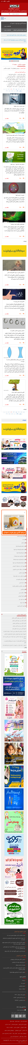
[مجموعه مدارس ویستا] (14, 913)
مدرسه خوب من (22, 599)
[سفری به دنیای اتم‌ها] (14, 188)
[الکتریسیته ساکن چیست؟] (14, 295)
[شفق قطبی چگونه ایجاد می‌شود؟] (14, 217)
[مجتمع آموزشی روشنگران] (14, 776)
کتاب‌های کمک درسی (14, 1036)
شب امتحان (24, 1030)
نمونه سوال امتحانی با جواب (19, 30)
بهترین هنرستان (14, 1024)
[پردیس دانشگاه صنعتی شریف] (14, 458)
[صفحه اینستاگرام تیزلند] (16, 1017)
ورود (7, 1)
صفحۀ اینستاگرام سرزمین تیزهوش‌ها (15, 40)
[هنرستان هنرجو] (14, 54)
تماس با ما (23, 983)
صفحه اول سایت (24, 1021)
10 (9, 91)
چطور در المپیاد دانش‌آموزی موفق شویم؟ (17, 972)
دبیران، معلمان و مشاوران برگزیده (18, 586)
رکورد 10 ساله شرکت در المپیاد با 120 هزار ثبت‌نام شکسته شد (14, 645)
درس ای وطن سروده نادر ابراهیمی (18, 962)
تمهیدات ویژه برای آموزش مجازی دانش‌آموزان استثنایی (15, 634)
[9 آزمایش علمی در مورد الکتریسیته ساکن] (14, 266)
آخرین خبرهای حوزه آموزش (20, 932)
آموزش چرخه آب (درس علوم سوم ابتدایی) (15, 135)
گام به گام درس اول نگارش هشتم (19, 626)
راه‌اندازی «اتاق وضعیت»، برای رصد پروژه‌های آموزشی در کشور (15, 641)
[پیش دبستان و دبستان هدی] (14, 444)
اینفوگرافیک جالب (15, 81)
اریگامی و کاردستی (11, 76)
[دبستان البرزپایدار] (14, 473)
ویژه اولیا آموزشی (21, 596)
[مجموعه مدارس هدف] (14, 753)
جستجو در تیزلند (15, 14)
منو (2, 18)
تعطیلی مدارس (17, 1027)
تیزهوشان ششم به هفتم (9, 1030)
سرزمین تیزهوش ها (15, 68)
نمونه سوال (12, 1021)
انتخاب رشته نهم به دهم (7, 1033)
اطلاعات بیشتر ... (6, 26)
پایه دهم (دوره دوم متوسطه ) (19, 556)
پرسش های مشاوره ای (20, 579)
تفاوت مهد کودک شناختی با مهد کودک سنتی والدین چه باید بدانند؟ (14, 637)
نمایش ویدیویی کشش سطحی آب (17, 331)
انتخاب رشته (15, 1033)
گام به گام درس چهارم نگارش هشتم (19, 618)
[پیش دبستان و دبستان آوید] (14, 487)
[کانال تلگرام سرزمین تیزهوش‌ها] (24, 1017)
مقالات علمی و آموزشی (21, 956)
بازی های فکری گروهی (20, 78)
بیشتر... (25, 647)
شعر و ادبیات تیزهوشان (20, 85)
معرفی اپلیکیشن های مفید (12, 79)
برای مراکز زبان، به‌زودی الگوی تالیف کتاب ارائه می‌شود (15, 951)
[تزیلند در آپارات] (20, 1017)
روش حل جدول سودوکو (20, 965)
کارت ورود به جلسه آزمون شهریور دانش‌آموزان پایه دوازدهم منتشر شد (14, 939)
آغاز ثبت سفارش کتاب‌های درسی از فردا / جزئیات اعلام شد (14, 631)
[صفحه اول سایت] (14, 6)
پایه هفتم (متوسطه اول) (20, 546)
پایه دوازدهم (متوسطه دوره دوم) (19, 563)
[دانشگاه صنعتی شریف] (14, 686)
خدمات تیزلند (22, 603)
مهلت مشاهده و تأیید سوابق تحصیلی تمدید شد (16, 935)
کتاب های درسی (22, 593)
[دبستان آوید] (14, 844)
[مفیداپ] (14, 251)
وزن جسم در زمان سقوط (19, 106)
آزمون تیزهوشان (18, 1030)
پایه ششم (23, 543)
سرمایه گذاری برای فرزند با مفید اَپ (18, 23)
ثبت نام (3, 1)
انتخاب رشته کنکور (22, 1036)
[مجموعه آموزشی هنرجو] (14, 890)
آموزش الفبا (9, 86)
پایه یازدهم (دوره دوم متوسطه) (19, 559)
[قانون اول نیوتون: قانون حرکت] (14, 386)
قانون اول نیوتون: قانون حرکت (18, 392)
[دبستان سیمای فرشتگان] (14, 730)
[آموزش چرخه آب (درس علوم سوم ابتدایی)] (14, 128)
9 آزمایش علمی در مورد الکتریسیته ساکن (15, 272)
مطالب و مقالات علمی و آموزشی (19, 569)
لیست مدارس (7, 1024)
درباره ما (23, 980)
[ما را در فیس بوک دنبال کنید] (13, 1017)
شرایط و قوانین (22, 986)
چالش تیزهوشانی (12, 83)
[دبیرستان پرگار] (14, 799)
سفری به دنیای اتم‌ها (20, 195)
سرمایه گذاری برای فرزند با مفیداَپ (14, 532)
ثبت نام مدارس (22, 583)
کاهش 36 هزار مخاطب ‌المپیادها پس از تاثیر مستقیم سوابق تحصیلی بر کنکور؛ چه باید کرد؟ (13, 943)
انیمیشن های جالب (7, 81)
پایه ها (24, 539)
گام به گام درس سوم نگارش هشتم (19, 621)
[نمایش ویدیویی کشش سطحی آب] (14, 324)
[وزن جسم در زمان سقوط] (14, 99)
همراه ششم (17, 1021)
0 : (21, 118)
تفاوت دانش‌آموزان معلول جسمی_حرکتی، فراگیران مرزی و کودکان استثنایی (14, 968)
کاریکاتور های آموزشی (21, 76)
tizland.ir (25, 1042)
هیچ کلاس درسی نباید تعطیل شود (19, 629)
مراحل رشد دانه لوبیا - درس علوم (17, 164)
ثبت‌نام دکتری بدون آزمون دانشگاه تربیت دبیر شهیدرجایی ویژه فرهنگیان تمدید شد (14, 947)
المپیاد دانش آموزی (21, 606)
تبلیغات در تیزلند (22, 989)
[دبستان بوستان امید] (14, 822)
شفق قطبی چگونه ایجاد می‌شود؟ (17, 224)
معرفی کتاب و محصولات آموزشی (19, 566)
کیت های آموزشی (11, 85)
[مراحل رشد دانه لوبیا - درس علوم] (14, 158)
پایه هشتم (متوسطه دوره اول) (19, 549)
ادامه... (5, 118)
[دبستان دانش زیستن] (14, 664)
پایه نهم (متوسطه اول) (21, 553)
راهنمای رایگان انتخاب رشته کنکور (16, 35)
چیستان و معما (22, 79)
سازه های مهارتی (22, 86)
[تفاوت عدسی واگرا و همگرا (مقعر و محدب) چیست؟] (14, 353)
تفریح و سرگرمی (7, 68)
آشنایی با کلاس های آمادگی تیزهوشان (17, 959)
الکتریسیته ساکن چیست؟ (19, 302)
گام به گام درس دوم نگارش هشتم (19, 623)
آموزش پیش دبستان (21, 536)
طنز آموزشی (23, 81)
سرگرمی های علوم (12, 74)
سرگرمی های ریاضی (21, 74)
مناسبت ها (15, 86)
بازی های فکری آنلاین (10, 78)
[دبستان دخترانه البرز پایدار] (14, 707)
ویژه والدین (23, 589)
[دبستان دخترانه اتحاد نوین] (14, 867)
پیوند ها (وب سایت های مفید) (19, 576)
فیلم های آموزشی (20, 83)
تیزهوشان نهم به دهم (22, 1033)
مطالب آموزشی (23, 1027)
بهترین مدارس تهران (22, 1024)
